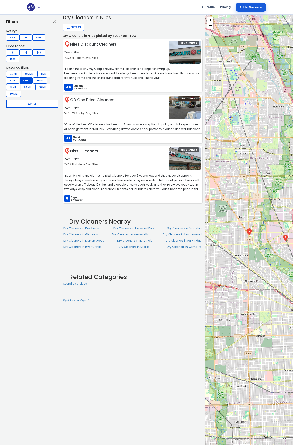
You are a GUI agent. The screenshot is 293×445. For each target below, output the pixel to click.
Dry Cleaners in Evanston (184, 228)
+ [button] (210, 19)
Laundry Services (75, 284)
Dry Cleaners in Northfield (134, 241)
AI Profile (208, 7)
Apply (32, 104)
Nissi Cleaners (84, 151)
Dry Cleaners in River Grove (82, 247)
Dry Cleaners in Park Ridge (184, 241)
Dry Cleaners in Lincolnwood (182, 234)
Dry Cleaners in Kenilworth (130, 234)
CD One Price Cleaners (92, 100)
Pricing (225, 7)
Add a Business (251, 7)
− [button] (210, 25)
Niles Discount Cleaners (93, 44)
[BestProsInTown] (34, 7)
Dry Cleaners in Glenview (80, 234)
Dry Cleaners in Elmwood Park (133, 228)
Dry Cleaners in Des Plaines (82, 228)
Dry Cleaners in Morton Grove (83, 241)
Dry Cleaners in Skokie (134, 247)
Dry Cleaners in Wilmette (184, 247)
